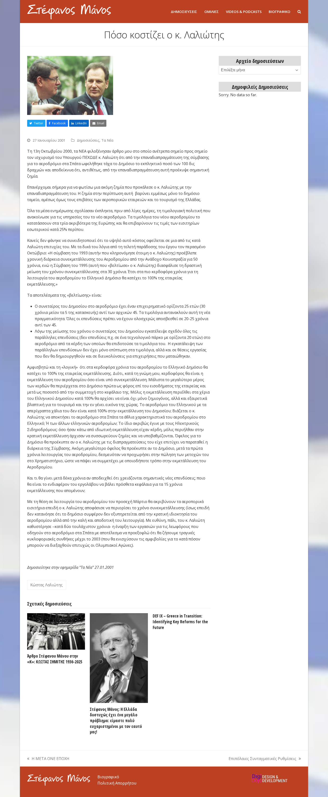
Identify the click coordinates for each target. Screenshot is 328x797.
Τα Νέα (107, 140)
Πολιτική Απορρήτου (116, 783)
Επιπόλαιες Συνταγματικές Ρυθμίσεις (262, 759)
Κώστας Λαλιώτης (46, 584)
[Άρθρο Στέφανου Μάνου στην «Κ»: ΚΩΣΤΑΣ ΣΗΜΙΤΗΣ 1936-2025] (56, 631)
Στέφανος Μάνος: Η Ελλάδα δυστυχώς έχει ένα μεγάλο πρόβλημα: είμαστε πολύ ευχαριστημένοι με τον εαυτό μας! (116, 721)
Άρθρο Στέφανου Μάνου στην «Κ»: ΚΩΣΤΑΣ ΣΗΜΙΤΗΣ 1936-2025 (54, 659)
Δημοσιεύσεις (88, 140)
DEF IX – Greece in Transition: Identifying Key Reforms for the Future (180, 621)
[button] (299, 11)
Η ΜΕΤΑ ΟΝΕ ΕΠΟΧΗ (48, 759)
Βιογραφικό (108, 776)
